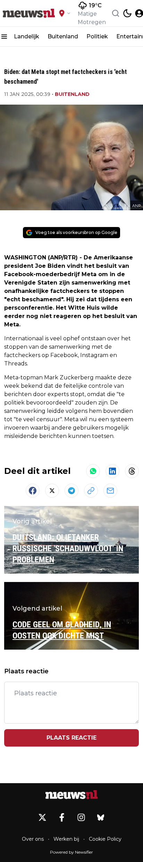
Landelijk (26, 36)
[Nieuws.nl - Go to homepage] (71, 794)
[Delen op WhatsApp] (93, 471)
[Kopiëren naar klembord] (91, 491)
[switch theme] (127, 13)
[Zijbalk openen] (4, 36)
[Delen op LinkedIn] (112, 471)
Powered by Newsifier (71, 852)
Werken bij (66, 839)
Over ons (33, 839)
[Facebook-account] (62, 817)
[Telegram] (71, 491)
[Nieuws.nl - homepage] (29, 13)
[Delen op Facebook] (33, 491)
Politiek (97, 36)
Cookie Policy (105, 839)
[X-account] (42, 817)
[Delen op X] (52, 491)
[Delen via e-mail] (110, 491)
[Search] (115, 13)
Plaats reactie (71, 737)
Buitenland (63, 36)
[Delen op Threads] (132, 471)
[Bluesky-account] (100, 817)
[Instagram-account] (81, 817)
